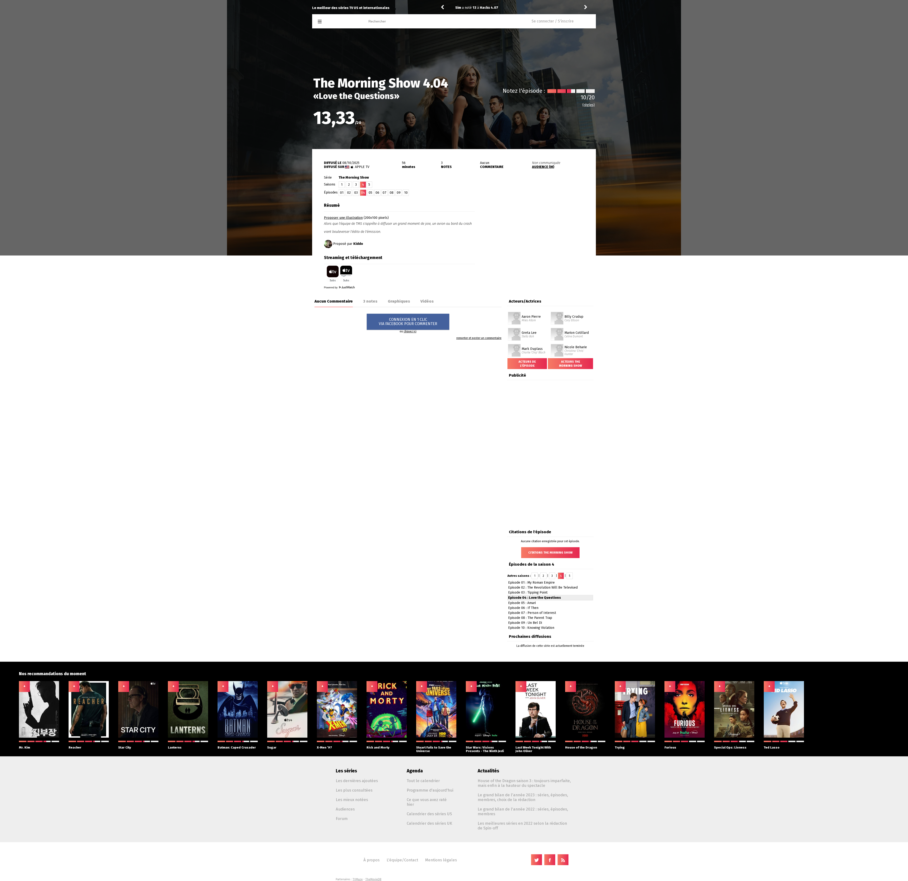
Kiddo (358, 244)
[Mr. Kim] (39, 736)
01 (342, 193)
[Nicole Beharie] (557, 345)
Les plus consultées (354, 790)
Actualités (488, 771)
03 (356, 193)
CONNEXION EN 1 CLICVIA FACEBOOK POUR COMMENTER (408, 321)
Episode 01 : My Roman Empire (531, 583)
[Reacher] (89, 736)
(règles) (588, 105)
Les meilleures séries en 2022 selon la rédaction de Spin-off (522, 825)
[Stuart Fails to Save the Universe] (436, 736)
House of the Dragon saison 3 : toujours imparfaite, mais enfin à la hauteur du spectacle (524, 783)
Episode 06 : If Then (523, 608)
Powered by (331, 287)
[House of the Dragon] (585, 736)
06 (377, 193)
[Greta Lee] (514, 329)
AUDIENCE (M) (543, 167)
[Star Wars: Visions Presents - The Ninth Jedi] (486, 736)
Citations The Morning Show (550, 552)
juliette (461, 8)
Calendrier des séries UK (429, 823)
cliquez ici (410, 331)
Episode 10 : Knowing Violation (531, 628)
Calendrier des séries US (429, 813)
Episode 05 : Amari (522, 603)
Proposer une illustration (343, 218)
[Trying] (635, 736)
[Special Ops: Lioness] (734, 736)
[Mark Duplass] (514, 345)
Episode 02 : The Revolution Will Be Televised (543, 588)
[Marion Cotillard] (557, 329)
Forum (342, 818)
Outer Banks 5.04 (500, 8)
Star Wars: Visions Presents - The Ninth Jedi (485, 749)
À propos (371, 860)
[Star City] (138, 736)
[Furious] (684, 736)
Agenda (415, 771)
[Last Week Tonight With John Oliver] (535, 736)
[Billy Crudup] (557, 313)
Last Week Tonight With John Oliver (533, 749)
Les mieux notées (352, 799)
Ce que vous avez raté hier (427, 802)
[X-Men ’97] (337, 736)
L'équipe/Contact (402, 860)
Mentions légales (441, 860)
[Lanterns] (188, 736)
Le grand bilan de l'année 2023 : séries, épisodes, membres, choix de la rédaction (523, 797)
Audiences (345, 809)
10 (406, 193)
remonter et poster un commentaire (479, 338)
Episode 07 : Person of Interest (532, 613)
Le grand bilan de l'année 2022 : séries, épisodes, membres (523, 811)
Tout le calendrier (423, 780)
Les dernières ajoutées (357, 780)
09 (399, 193)
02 (349, 193)
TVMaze (358, 879)
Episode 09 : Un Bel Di (525, 623)
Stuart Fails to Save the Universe (433, 749)
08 (391, 193)
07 (384, 193)
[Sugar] (287, 736)
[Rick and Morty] (387, 736)
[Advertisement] (540, 230)
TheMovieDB (373, 879)
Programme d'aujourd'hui (430, 790)
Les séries (346, 771)
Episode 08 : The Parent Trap (530, 618)
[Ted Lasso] (784, 736)
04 (363, 193)
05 (370, 193)
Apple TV (362, 167)
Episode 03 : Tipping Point (528, 592)
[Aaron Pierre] (514, 313)
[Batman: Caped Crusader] (238, 736)
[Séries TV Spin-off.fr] (338, 21)
